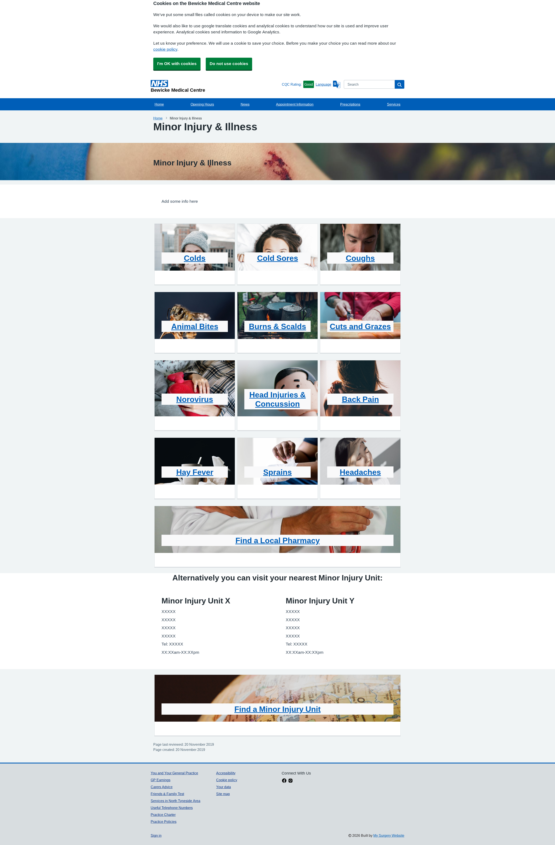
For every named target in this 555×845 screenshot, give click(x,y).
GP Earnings (160, 780)
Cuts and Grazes (360, 326)
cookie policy (165, 49)
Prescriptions (350, 104)
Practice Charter (163, 814)
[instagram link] (290, 781)
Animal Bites (194, 326)
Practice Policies (163, 821)
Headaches (360, 472)
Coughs (360, 258)
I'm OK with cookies (177, 64)
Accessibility (225, 773)
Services (393, 104)
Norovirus (194, 399)
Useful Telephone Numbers (172, 807)
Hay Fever (194, 472)
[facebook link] (284, 781)
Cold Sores (277, 258)
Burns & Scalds (277, 326)
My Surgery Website (388, 835)
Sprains (277, 472)
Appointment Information (294, 104)
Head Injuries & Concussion (277, 399)
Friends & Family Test (167, 794)
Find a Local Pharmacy (277, 540)
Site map (223, 794)
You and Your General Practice (174, 773)
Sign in (156, 835)
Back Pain (360, 399)
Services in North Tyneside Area (175, 801)
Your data (223, 787)
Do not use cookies (229, 64)
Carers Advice (162, 787)
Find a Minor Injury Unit (277, 709)
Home (159, 104)
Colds (195, 258)
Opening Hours (202, 104)
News (245, 104)
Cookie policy (226, 780)
